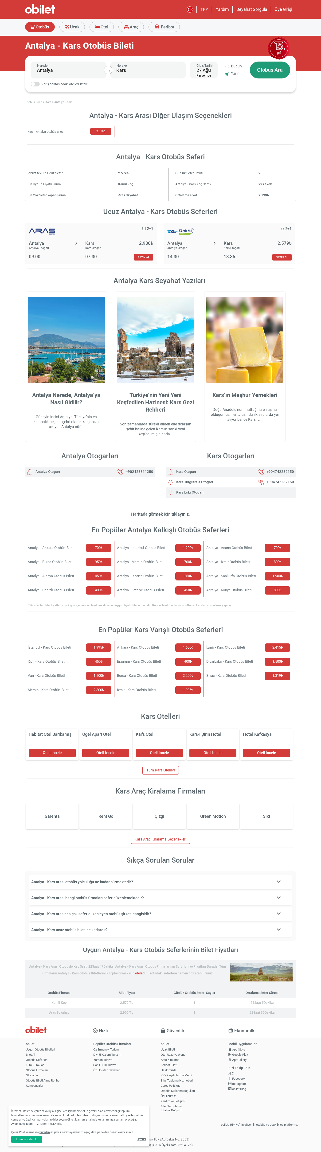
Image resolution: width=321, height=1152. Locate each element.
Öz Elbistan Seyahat (106, 1070)
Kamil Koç (125, 184)
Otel (104, 26)
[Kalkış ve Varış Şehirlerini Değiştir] (108, 70)
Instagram (238, 1084)
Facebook (238, 1078)
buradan (44, 1132)
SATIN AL (143, 257)
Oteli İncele (52, 753)
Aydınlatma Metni (22, 1123)
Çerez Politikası (171, 1085)
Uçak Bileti (168, 1049)
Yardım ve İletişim (172, 1101)
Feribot (167, 26)
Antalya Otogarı (47, 472)
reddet (54, 1119)
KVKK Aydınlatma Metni (176, 1075)
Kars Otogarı (185, 472)
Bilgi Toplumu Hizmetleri (177, 1080)
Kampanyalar (34, 1085)
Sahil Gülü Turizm (104, 1065)
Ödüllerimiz (168, 1096)
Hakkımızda (168, 1070)
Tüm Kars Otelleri (160, 770)
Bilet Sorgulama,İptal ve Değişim (171, 1108)
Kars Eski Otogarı (189, 492)
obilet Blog (238, 1089)
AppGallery (239, 1060)
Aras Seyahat (128, 195)
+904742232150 (280, 472)
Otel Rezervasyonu (173, 1054)
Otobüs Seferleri (36, 1060)
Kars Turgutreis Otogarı (194, 482)
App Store (238, 1049)
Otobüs (42, 26)
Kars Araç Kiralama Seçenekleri (160, 839)
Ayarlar (141, 1139)
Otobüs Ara (270, 70)
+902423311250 (139, 472)
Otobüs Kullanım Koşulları (178, 1091)
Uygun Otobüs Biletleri (40, 1049)
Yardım (222, 9)
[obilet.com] (51, 13)
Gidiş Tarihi (204, 65)
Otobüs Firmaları (37, 1070)
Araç (133, 26)
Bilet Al (30, 1054)
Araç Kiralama (170, 1060)
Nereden (43, 65)
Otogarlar (32, 1075)
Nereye (122, 65)
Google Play (239, 1054)
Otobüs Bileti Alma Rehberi (43, 1080)
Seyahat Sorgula (251, 9)
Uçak (74, 26)
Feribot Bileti (169, 1065)
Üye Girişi (283, 9)
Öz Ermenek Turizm (106, 1049)
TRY (204, 9)
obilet (139, 973)
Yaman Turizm (102, 1060)
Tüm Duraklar (35, 1065)
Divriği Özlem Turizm (106, 1054)
